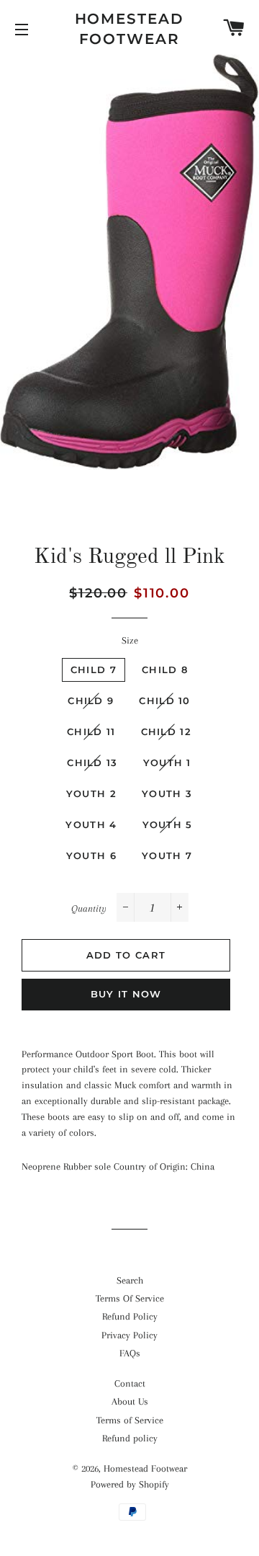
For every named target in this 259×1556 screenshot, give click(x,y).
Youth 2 (91, 793)
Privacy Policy (129, 1335)
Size (130, 640)
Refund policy (130, 1438)
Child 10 (164, 700)
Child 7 (94, 669)
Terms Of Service (130, 1298)
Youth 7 (167, 855)
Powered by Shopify (130, 1484)
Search (130, 1280)
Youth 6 (91, 855)
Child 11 (91, 731)
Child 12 (166, 731)
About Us (130, 1401)
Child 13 (92, 762)
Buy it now (126, 994)
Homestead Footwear (130, 29)
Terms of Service (129, 1420)
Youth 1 (167, 762)
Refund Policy (130, 1316)
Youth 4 (91, 824)
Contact (129, 1383)
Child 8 (165, 669)
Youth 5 (167, 824)
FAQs (129, 1353)
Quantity (88, 908)
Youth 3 (167, 793)
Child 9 (91, 700)
